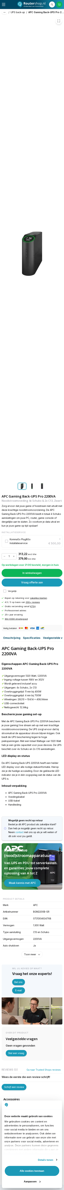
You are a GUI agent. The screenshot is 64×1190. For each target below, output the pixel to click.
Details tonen (45, 1159)
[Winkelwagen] (59, 4)
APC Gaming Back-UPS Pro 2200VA (46, 12)
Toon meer (30, 954)
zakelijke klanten (38, 598)
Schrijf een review (14, 1087)
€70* (33, 606)
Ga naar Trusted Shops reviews (44, 1069)
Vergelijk (12, 591)
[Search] (52, 4)
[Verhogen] (13, 556)
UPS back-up (18, 12)
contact (19, 832)
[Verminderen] (4, 556)
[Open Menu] (3, 4)
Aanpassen (30, 1181)
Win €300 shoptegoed (16, 619)
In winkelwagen (32, 573)
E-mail (18, 990)
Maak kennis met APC (22, 883)
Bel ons (18, 982)
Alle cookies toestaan (32, 1170)
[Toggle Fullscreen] (58, 21)
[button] (32, 541)
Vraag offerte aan (32, 582)
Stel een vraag (16, 1053)
